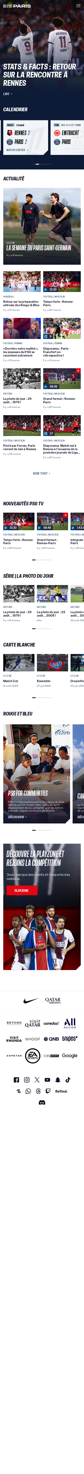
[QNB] (51, 1039)
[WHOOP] (32, 1039)
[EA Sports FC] (32, 1055)
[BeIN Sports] (51, 1055)
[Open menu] (78, 5)
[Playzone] (22, 890)
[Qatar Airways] (53, 1001)
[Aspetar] (14, 1055)
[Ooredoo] (51, 1023)
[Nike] (31, 1001)
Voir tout (40, 473)
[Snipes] (69, 1039)
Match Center (16, 150)
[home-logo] (17, 5)
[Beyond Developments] (14, 1023)
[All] (69, 1023)
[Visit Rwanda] (14, 1039)
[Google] (69, 1055)
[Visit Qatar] (32, 1023)
